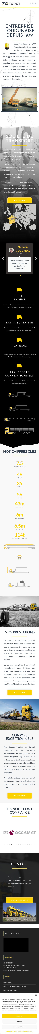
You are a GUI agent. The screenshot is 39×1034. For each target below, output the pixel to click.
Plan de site (8, 983)
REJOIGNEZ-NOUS (13, 933)
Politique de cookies (11, 1031)
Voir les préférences (19, 1027)
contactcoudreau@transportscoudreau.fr (16, 970)
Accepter (19, 1016)
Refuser (19, 1021)
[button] (36, 995)
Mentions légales (10, 990)
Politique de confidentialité (25, 1031)
